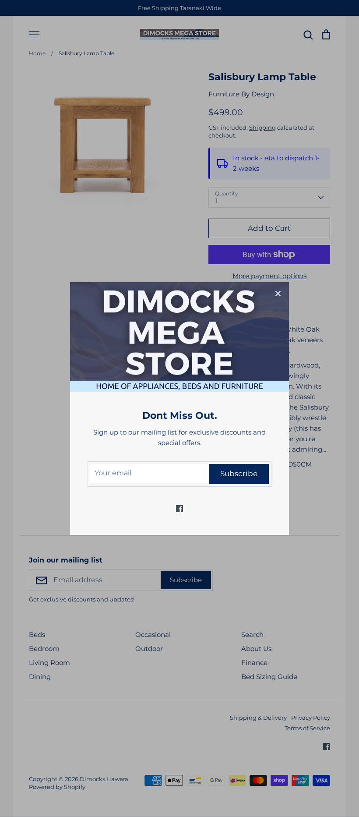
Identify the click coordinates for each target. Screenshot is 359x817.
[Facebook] (179, 508)
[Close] (278, 293)
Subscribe (238, 473)
